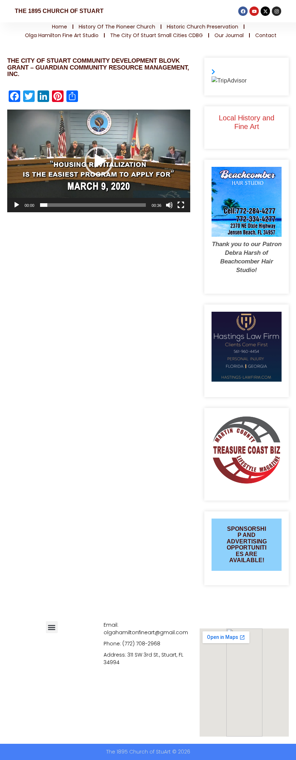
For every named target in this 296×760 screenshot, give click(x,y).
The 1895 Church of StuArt (59, 11)
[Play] (16, 205)
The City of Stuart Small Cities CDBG (156, 35)
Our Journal (229, 35)
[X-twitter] (265, 11)
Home (59, 26)
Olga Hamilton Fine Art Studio (62, 35)
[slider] (93, 205)
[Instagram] (276, 11)
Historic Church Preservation (202, 26)
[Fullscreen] (180, 205)
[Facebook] (243, 11)
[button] (98, 161)
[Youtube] (254, 11)
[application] (98, 161)
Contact (266, 35)
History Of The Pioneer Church (117, 26)
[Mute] (169, 205)
